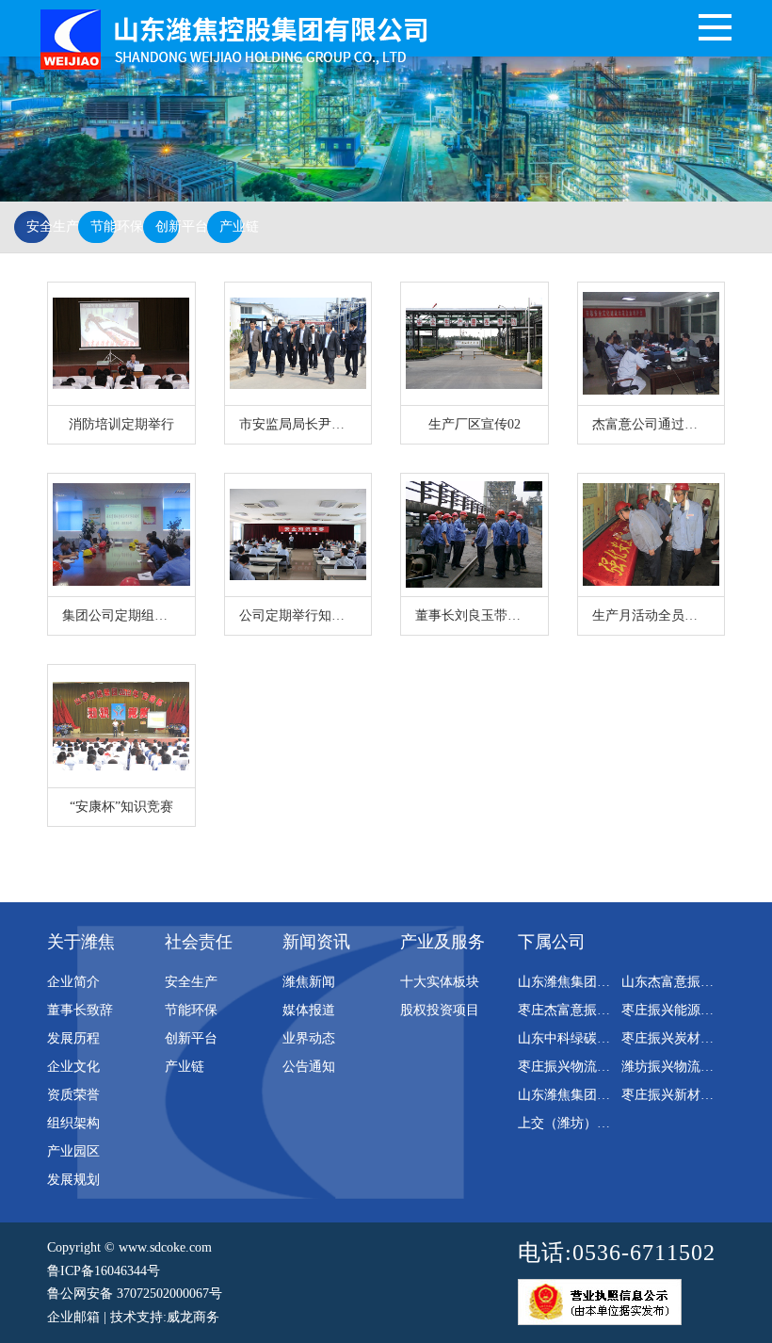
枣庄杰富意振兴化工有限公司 (603, 1010)
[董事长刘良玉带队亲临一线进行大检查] (474, 534)
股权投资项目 (439, 1010)
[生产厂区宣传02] (474, 343)
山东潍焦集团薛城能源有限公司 (610, 982)
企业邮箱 (73, 1317)
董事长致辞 (80, 1010)
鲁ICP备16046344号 (103, 1271)
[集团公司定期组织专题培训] (121, 534)
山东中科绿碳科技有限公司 (597, 1038)
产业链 (231, 226)
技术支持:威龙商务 (164, 1317)
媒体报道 (308, 1010)
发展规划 (73, 1180)
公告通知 (308, 1067)
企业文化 (73, 1067)
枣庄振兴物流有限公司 (584, 1067)
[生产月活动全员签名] (651, 534)
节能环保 (102, 226)
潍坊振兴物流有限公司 (687, 1067)
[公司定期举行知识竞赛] (298, 534)
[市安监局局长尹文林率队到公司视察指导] (298, 343)
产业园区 (73, 1151)
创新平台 (167, 226)
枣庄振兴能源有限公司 (687, 1010)
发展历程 (73, 1038)
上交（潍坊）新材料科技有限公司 (617, 1123)
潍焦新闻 (308, 982)
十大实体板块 (439, 982)
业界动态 (308, 1038)
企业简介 (73, 982)
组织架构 (73, 1123)
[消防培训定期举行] (121, 343)
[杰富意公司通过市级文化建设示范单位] (651, 343)
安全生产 (38, 226)
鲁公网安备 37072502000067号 (134, 1293)
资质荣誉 (73, 1095)
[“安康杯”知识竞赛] (121, 726)
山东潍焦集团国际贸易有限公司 (610, 1095)
